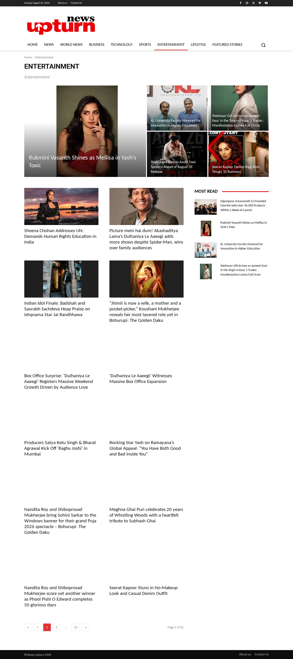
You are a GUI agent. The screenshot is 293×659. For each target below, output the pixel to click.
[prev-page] (28, 627)
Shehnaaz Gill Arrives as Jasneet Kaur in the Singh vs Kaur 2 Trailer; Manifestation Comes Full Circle (244, 270)
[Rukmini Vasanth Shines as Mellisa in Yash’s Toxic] (85, 131)
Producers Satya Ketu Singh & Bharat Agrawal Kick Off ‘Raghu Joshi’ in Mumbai (60, 448)
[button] (263, 44)
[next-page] (86, 627)
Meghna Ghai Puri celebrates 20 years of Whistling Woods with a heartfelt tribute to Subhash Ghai (146, 515)
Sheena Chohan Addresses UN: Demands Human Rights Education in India (60, 236)
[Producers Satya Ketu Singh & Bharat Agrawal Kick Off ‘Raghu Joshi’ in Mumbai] (61, 418)
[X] (253, 3)
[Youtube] (266, 3)
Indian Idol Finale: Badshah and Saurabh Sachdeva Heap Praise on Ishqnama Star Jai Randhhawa (57, 309)
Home (28, 57)
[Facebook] (240, 3)
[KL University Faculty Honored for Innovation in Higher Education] (177, 108)
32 (75, 627)
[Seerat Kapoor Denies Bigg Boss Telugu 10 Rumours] (238, 154)
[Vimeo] (259, 3)
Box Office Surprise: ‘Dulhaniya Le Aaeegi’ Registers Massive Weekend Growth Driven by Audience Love (58, 382)
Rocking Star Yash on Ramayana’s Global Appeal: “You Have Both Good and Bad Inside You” (145, 448)
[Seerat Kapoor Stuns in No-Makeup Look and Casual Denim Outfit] (146, 563)
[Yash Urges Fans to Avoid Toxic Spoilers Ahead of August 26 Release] (177, 154)
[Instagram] (247, 3)
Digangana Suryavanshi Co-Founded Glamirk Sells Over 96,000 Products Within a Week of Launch (243, 206)
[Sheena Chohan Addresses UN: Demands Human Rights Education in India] (61, 206)
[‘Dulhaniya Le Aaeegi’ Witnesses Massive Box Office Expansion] (146, 351)
